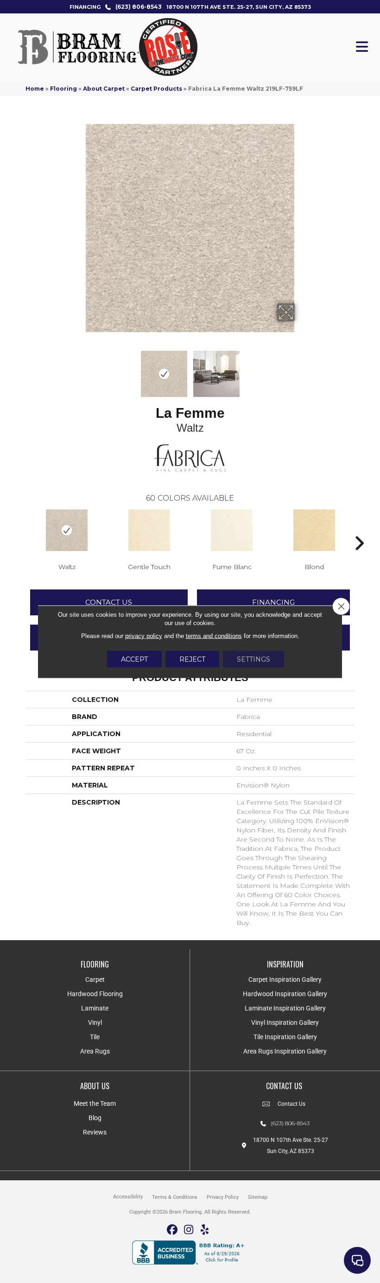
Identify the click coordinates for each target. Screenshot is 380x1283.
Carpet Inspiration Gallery (285, 979)
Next (301, 369)
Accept (134, 659)
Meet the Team (95, 1103)
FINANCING (85, 7)
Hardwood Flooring (95, 994)
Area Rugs (95, 1051)
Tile (95, 1037)
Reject (192, 659)
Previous (78, 369)
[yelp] (205, 1230)
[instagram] (189, 1230)
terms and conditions (214, 635)
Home (34, 88)
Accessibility (128, 1197)
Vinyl (95, 1022)
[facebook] (172, 1230)
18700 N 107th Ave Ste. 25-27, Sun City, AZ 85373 (238, 7)
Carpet (95, 979)
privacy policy (143, 635)
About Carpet (104, 88)
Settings (253, 659)
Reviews (95, 1132)
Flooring (63, 88)
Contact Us (108, 602)
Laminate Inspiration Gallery (285, 1008)
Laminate (94, 1008)
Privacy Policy (223, 1197)
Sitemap (257, 1197)
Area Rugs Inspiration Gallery (285, 1051)
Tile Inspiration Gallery (285, 1037)
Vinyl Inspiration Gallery (285, 1022)
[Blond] (314, 530)
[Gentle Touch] (149, 530)
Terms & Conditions (174, 1197)
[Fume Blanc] (231, 530)
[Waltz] (66, 530)
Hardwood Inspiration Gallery (285, 994)
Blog (95, 1118)
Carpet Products (156, 88)
